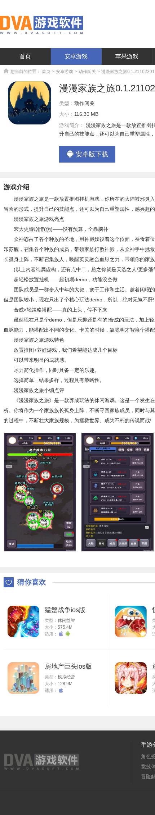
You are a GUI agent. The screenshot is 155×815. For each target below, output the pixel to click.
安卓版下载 (92, 154)
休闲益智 (66, 620)
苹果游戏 (126, 56)
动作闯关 (87, 71)
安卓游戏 (76, 56)
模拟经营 (66, 676)
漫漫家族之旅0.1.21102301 (128, 71)
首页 (25, 56)
